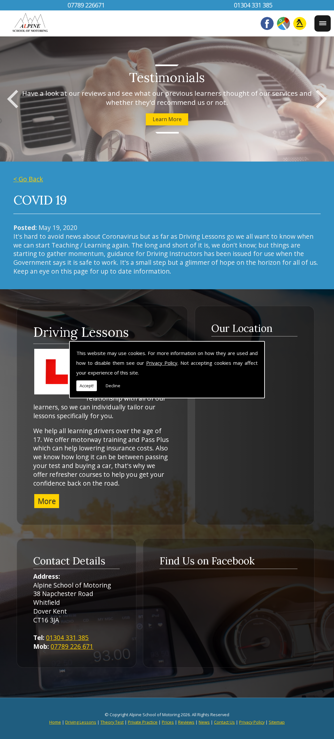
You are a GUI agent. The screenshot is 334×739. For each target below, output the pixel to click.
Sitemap (277, 722)
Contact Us (224, 722)
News (204, 722)
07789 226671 (86, 5)
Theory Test (112, 722)
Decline (113, 386)
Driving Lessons (81, 332)
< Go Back (28, 179)
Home (55, 722)
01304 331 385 (253, 5)
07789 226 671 (72, 646)
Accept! (87, 386)
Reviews (186, 722)
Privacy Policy (161, 363)
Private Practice (143, 722)
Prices (168, 722)
